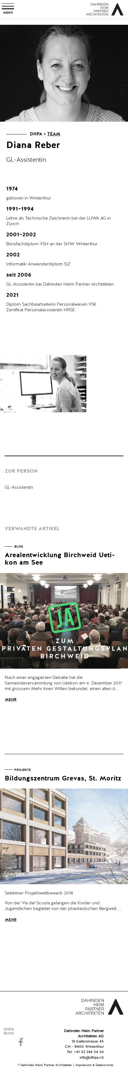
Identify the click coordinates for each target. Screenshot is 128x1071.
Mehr (10, 700)
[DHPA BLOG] (21, 1032)
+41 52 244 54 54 (89, 1052)
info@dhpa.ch (92, 1058)
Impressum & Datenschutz (94, 1065)
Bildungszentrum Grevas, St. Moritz (63, 778)
